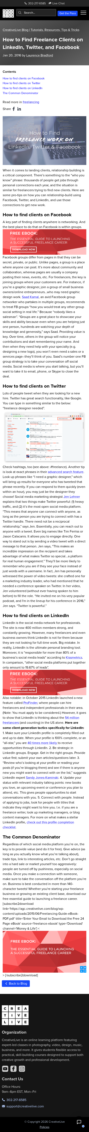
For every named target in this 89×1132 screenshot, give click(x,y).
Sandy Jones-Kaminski (42, 777)
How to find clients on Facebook (23, 78)
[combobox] (36, 12)
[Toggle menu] (83, 12)
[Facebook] (13, 1068)
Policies (44, 1127)
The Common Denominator (20, 93)
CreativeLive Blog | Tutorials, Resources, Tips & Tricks (41, 29)
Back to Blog (17, 983)
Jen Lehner (72, 496)
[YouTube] (5, 1068)
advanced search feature (65, 471)
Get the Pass (67, 13)
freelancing (31, 102)
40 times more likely (43, 742)
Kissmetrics (74, 657)
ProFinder (30, 702)
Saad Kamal (30, 297)
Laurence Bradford (39, 55)
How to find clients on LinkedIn (22, 88)
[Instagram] (22, 1068)
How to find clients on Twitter (21, 83)
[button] (79, 1122)
